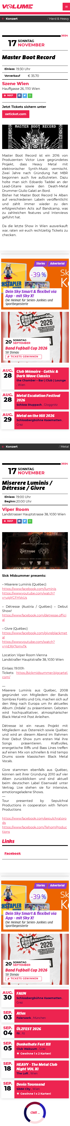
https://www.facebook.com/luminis (29, 589)
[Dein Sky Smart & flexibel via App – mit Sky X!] (35, 284)
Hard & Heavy (59, 18)
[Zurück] (3, 19)
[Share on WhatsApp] (30, 95)
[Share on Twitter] (25, 95)
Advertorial (57, 263)
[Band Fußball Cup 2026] (35, 337)
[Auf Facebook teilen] (19, 95)
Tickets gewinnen (24, 357)
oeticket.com (15, 114)
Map (10, 95)
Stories (40, 263)
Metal (65, 446)
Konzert (12, 18)
